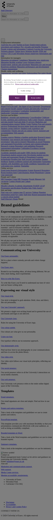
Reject (17, 98)
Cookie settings (26, 90)
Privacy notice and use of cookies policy (27, 84)
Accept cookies (36, 98)
